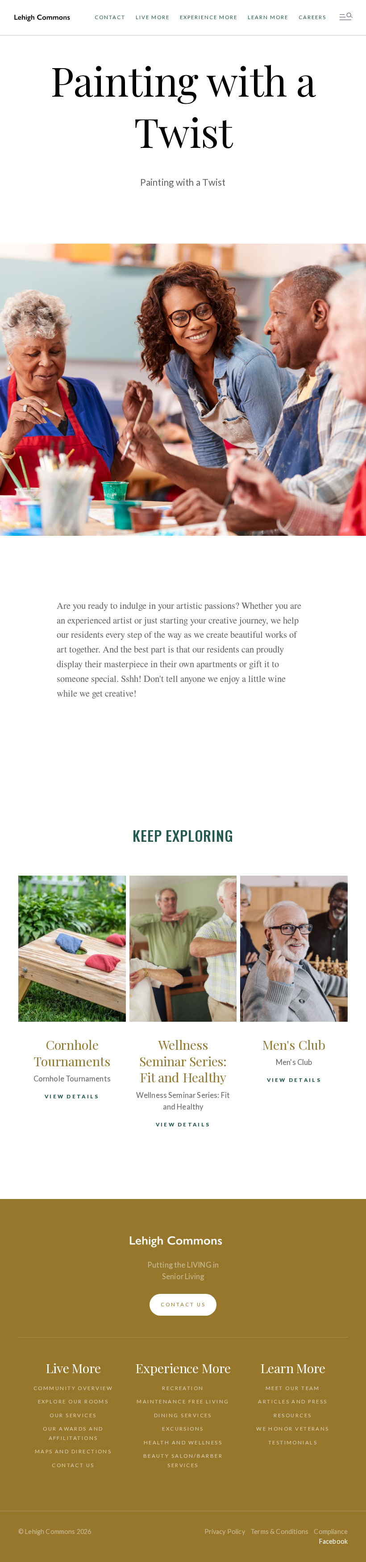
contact (110, 17)
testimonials (293, 1442)
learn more (268, 17)
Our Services (73, 1415)
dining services (183, 1415)
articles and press (292, 1401)
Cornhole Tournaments (72, 1052)
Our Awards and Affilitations (73, 1433)
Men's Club (293, 1044)
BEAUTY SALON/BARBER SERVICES (183, 1460)
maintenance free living (183, 1401)
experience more (208, 17)
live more (153, 17)
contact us (183, 1304)
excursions (183, 1428)
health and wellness (183, 1442)
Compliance (331, 1531)
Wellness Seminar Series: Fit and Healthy (183, 1061)
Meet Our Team (293, 1388)
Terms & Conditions (279, 1531)
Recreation (183, 1388)
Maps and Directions (73, 1451)
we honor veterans (292, 1428)
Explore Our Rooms (73, 1401)
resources (293, 1415)
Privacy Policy (224, 1531)
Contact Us (73, 1465)
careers (312, 17)
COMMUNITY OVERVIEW (73, 1388)
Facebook (333, 1541)
